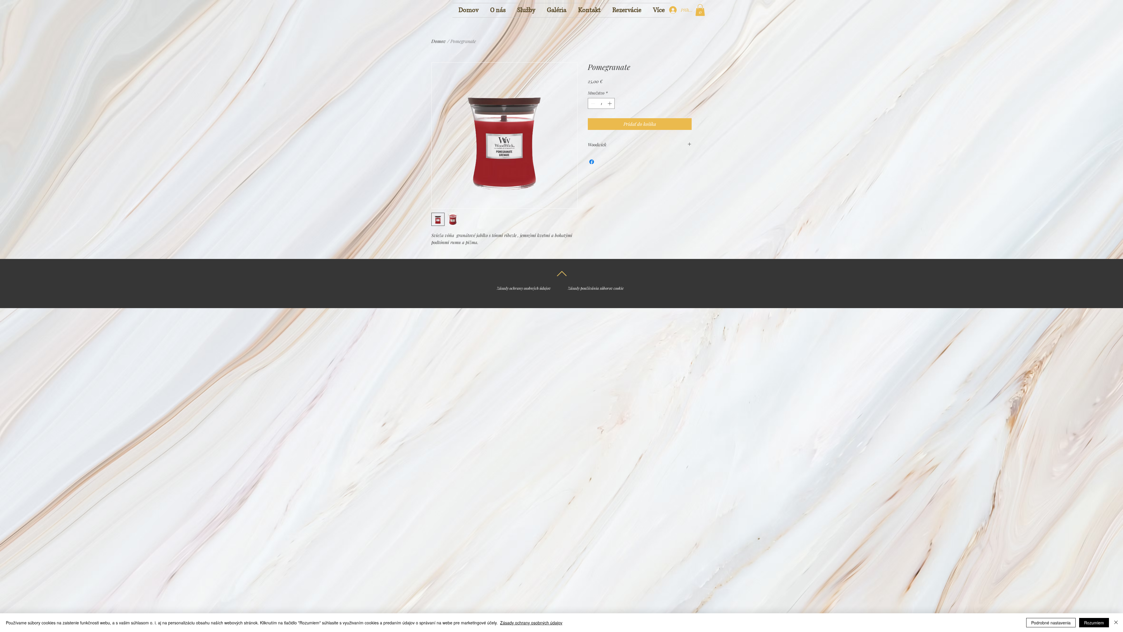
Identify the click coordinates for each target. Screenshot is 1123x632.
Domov (438, 41)
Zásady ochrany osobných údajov (531, 623)
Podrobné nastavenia (1051, 623)
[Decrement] (592, 103)
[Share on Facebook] (591, 161)
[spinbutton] (601, 103)
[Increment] (610, 103)
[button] (700, 10)
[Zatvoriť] (1115, 622)
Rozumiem (1094, 623)
